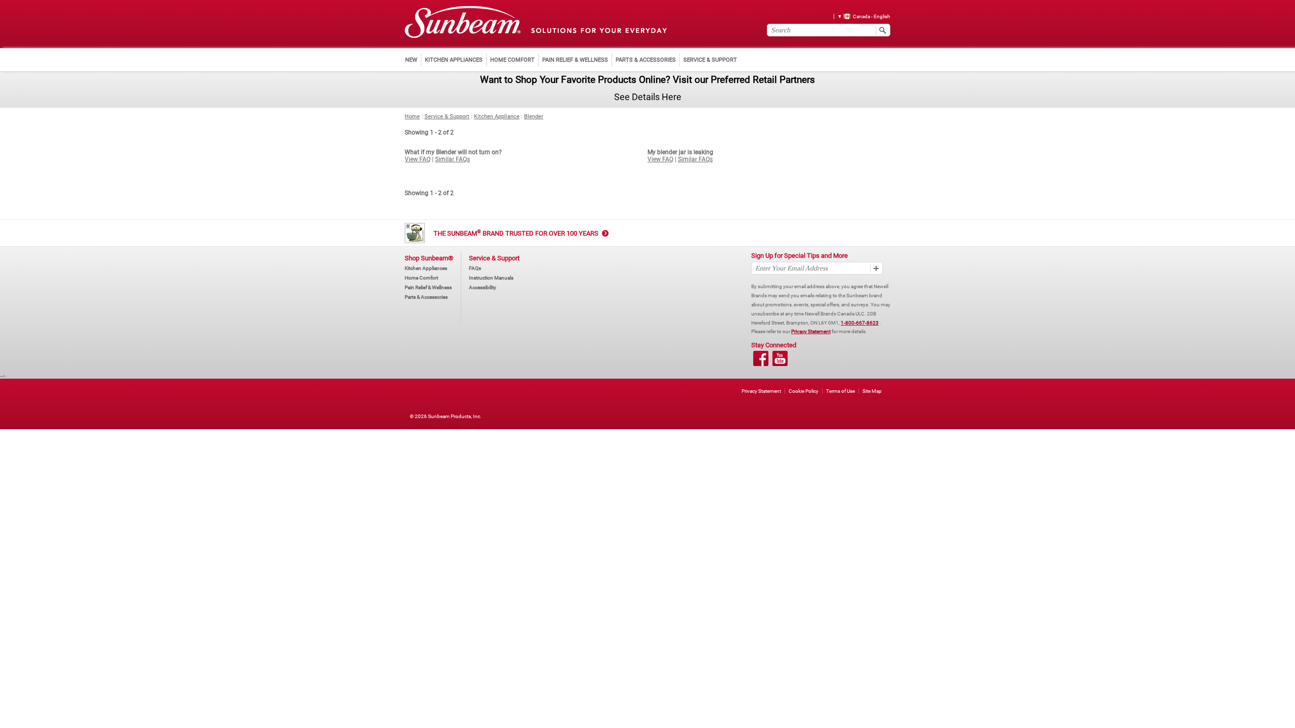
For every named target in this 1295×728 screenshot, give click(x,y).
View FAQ (417, 159)
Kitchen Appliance (497, 116)
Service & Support (446, 116)
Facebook (760, 358)
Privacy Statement (811, 331)
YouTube (780, 358)
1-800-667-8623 (860, 323)
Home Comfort (421, 278)
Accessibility (482, 287)
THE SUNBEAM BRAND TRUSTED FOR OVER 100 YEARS (516, 233)
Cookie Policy (803, 391)
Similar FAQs (452, 159)
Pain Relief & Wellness (428, 287)
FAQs (475, 268)
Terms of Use (840, 391)
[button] (860, 16)
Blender (533, 116)
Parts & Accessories (426, 297)
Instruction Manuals (491, 278)
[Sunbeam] (463, 22)
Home (412, 116)
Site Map (872, 391)
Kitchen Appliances (426, 268)
